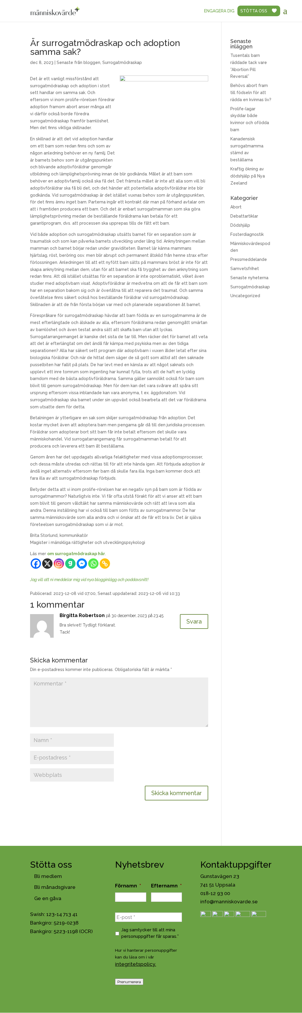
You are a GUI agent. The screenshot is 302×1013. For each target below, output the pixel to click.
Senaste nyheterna (249, 277)
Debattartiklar (244, 216)
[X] (47, 563)
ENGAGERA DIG (219, 11)
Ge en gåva (47, 898)
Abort (236, 207)
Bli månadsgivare (55, 887)
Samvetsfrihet (244, 268)
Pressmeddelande (248, 259)
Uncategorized (245, 295)
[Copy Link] (105, 563)
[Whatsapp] (93, 563)
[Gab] (70, 563)
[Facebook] (36, 563)
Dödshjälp (240, 225)
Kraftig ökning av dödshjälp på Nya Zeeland (247, 176)
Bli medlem (48, 876)
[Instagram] (59, 563)
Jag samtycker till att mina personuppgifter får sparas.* (150, 933)
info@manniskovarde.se (229, 902)
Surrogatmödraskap (122, 62)
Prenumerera (129, 981)
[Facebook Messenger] (82, 563)
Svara (194, 621)
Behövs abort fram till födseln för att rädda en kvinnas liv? (250, 92)
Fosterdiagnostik (247, 234)
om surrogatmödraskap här (76, 553)
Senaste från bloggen (78, 62)
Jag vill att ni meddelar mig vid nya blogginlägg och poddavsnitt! (89, 579)
